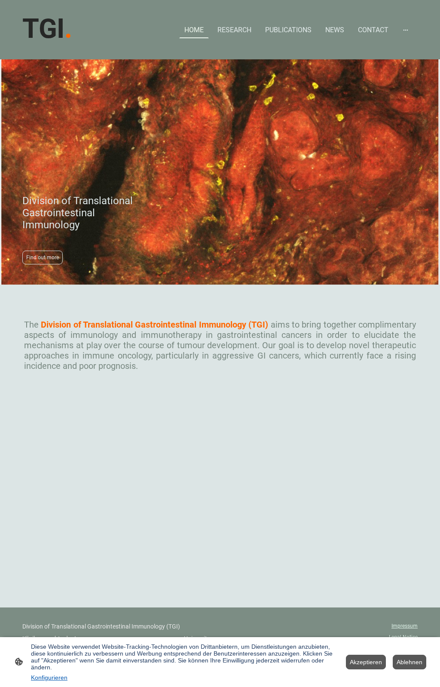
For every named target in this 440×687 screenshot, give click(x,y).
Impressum (404, 626)
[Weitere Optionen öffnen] (405, 29)
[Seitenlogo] (54, 52)
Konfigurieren (49, 677)
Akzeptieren (366, 662)
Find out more (42, 258)
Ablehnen (409, 662)
